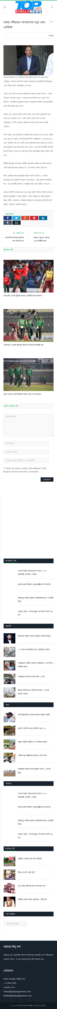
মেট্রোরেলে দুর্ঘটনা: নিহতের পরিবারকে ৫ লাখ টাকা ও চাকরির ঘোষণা (36, 665)
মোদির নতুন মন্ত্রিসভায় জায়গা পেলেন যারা (32, 755)
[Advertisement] (28, 524)
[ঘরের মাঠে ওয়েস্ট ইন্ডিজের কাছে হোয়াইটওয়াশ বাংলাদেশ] (28, 276)
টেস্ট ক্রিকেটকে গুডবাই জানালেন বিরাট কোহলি (34, 714)
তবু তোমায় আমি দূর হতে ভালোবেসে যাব (31, 886)
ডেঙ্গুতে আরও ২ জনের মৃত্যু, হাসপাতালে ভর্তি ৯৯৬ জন (35, 613)
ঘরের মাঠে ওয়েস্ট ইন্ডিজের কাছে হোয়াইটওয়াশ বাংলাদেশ (22, 295)
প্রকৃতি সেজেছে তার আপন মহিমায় (30, 858)
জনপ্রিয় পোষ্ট (10, 848)
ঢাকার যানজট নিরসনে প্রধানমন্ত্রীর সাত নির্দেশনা (34, 584)
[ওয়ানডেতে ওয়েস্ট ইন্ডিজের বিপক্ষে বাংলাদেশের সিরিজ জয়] (28, 325)
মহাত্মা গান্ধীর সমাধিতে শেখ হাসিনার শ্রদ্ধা (32, 742)
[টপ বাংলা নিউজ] (28, 7)
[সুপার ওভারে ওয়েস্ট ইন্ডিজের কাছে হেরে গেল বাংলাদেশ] (28, 374)
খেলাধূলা (51, 35)
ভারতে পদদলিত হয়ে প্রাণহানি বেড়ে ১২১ (32, 728)
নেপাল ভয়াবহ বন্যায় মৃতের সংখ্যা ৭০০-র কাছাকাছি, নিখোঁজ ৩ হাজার (32, 573)
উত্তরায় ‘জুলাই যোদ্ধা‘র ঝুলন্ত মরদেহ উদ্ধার (34, 636)
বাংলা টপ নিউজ (27, 1005)
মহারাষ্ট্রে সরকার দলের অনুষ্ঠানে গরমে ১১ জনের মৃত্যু (34, 771)
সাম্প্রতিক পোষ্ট (10, 561)
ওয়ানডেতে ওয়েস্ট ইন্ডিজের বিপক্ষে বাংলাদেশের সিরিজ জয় (23, 345)
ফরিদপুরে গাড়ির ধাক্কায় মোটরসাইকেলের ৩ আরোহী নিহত (35, 600)
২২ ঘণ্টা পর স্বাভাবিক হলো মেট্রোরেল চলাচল (34, 649)
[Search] (52, 7)
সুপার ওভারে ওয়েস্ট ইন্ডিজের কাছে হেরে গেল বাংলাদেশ (22, 394)
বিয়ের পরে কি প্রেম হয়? (26, 872)
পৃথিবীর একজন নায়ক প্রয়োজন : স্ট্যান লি (32, 899)
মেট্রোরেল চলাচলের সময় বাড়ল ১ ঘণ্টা (31, 676)
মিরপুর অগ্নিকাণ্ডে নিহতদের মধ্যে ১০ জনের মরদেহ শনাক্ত (33, 692)
